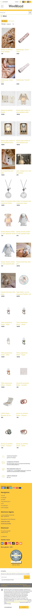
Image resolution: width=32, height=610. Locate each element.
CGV (3, 503)
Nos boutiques (5, 507)
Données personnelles (6, 523)
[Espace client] (20, 2)
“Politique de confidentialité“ (13, 602)
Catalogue (4, 497)
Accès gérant (27, 586)
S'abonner (27, 577)
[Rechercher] (30, 12)
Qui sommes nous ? (6, 501)
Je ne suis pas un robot (9, 579)
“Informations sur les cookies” (20, 601)
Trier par (3, 24)
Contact (16, 1)
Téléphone (4, 536)
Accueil (3, 495)
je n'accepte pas (8, 607)
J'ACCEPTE (24, 607)
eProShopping (4, 586)
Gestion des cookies (5, 521)
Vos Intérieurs (5, 505)
